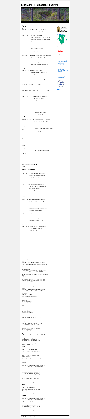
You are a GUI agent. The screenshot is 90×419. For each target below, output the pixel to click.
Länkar (58, 22)
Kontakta (39, 22)
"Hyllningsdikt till (60, 50)
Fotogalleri (31, 22)
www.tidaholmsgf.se (60, 34)
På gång (27, 22)
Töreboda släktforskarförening (62, 65)
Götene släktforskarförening (62, 67)
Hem (23, 22)
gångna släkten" (60, 51)
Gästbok (53, 22)
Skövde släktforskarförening (62, 60)
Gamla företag (45, 22)
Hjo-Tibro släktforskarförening (62, 61)
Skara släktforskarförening (62, 64)
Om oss (35, 22)
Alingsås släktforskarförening (62, 75)
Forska (50, 22)
